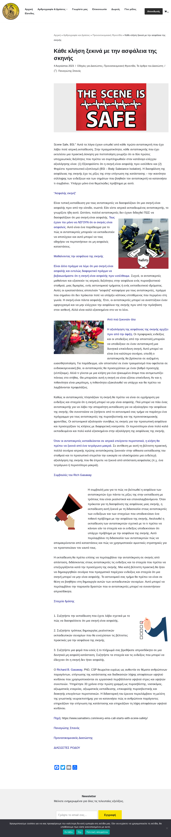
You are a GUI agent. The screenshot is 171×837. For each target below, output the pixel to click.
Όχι (79, 832)
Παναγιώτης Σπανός (69, 70)
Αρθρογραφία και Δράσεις (76, 35)
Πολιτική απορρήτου (97, 832)
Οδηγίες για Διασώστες (90, 65)
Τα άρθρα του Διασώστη (150, 65)
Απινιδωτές (153, 11)
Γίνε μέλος (130, 9)
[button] (66, 9)
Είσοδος (29, 13)
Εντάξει (69, 832)
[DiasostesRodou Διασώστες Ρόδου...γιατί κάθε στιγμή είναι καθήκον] (11, 11)
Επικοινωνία (99, 9)
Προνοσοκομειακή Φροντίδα (107, 35)
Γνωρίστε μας (80, 9)
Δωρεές (115, 9)
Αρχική (29, 9)
